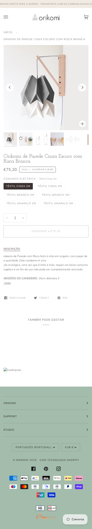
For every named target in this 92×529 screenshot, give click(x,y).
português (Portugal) (34, 447)
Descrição (12, 249)
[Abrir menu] (10, 17)
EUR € (69, 447)
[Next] (82, 88)
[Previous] (10, 88)
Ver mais (5, 283)
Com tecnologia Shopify (59, 460)
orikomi (22, 460)
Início (8, 32)
